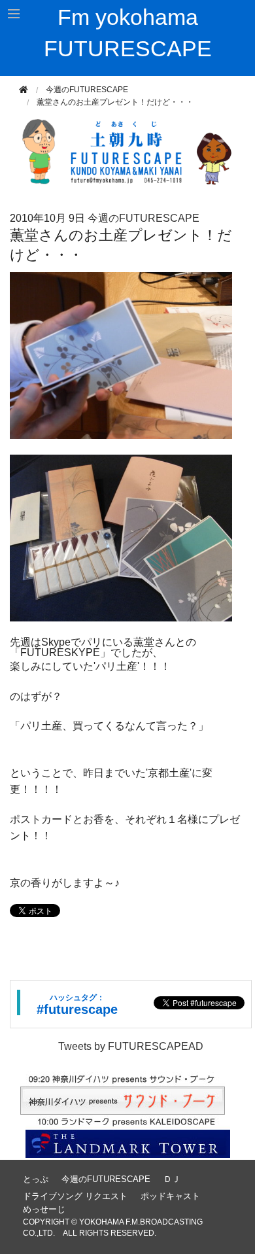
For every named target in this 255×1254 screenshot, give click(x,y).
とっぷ (35, 1179)
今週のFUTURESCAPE (87, 89)
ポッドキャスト (170, 1196)
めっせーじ (44, 1209)
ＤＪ (171, 1179)
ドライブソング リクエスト (75, 1196)
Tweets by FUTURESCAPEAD (130, 1046)
